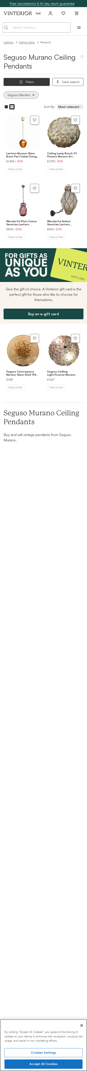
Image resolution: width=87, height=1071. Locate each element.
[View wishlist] (63, 13)
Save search (71, 82)
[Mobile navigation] (79, 27)
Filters (30, 82)
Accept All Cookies (43, 1064)
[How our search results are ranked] (82, 58)
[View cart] (76, 13)
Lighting (8, 42)
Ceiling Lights (27, 42)
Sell (38, 13)
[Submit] (7, 27)
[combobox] (36, 27)
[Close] (82, 1025)
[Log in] (50, 13)
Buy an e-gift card (43, 314)
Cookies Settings (43, 1052)
